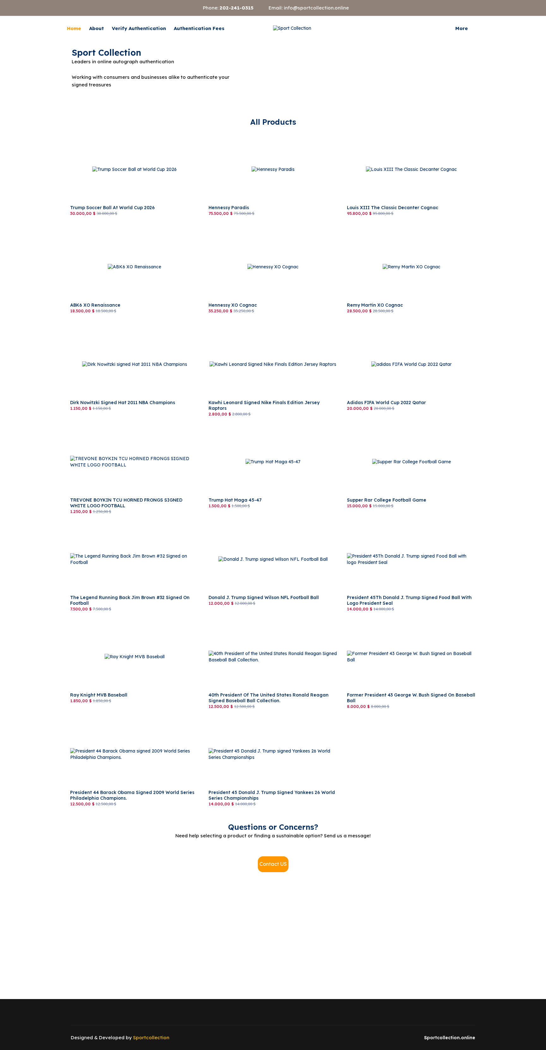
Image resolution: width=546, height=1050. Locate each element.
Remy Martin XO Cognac (373, 231)
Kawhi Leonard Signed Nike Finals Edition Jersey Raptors (269, 328)
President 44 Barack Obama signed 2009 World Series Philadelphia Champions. (127, 722)
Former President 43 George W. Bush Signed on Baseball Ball (411, 621)
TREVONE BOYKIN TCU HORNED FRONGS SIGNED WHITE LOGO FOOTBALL (127, 429)
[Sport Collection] (292, 28)
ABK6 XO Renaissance (94, 231)
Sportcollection (151, 1037)
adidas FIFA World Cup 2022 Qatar (384, 328)
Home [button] (74, 28)
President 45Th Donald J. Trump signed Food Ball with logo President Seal (409, 527)
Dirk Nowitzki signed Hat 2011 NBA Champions (120, 328)
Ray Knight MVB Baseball (97, 621)
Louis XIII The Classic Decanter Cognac (390, 133)
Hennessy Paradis (227, 133)
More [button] (461, 28)
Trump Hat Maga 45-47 (233, 426)
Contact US (273, 864)
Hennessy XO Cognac (232, 231)
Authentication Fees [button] (199, 28)
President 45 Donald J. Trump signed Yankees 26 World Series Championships (267, 722)
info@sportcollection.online (316, 8)
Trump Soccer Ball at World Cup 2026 (109, 133)
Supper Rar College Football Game (384, 426)
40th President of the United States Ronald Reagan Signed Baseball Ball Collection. (270, 624)
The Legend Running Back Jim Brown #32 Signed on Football (126, 527)
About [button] (96, 28)
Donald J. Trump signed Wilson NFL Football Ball (261, 523)
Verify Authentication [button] (139, 28)
